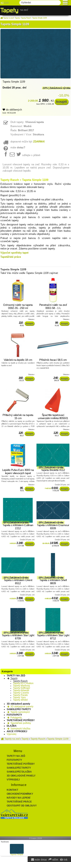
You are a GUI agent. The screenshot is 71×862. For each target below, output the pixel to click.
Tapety (14, 678)
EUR (6, 3)
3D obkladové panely (21, 706)
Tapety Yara (19, 697)
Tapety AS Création (23, 683)
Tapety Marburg (21, 685)
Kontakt (12, 790)
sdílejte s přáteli (31, 155)
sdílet (54, 859)
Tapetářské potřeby (20, 723)
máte (17, 147)
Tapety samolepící (20, 712)
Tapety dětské (20, 700)
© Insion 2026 (35, 838)
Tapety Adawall (21, 690)
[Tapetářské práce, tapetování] (14, 818)
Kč (2, 3)
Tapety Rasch (20, 681)
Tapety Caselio (21, 693)
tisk (65, 859)
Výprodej (11, 734)
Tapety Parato (20, 695)
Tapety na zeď (16, 756)
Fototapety (16, 717)
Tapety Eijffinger (21, 688)
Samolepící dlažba (20, 728)
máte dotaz (40, 859)
